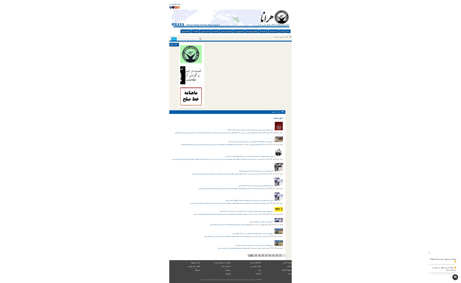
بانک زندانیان (205, 31)
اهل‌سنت (246, 236)
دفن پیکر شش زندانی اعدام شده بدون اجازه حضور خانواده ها (256, 170)
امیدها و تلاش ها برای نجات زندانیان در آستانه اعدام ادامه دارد (255, 185)
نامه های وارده (239, 31)
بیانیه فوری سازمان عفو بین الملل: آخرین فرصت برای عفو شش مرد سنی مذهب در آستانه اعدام (246, 211)
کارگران (258, 274)
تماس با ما (172, 4)
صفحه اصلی (287, 263)
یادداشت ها (273, 31)
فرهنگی (197, 270)
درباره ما (178, 4)
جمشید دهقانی (212, 132)
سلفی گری (191, 132)
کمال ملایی (184, 144)
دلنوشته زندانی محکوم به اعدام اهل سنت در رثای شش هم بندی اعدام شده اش (250, 141)
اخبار (281, 31)
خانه (287, 31)
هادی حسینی (175, 159)
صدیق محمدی (190, 144)
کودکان (228, 274)
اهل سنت (231, 132)
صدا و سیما (219, 224)
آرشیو (260, 132)
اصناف (289, 266)
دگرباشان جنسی (255, 263)
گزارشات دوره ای (226, 31)
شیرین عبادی (209, 159)
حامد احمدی (197, 132)
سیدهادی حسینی (199, 144)
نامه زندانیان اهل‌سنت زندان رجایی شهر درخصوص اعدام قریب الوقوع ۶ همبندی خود (249, 200)
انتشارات (195, 31)
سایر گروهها (195, 263)
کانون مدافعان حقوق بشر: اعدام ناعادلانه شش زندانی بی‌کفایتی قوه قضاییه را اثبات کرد (249, 156)
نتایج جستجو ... (277, 118)
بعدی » (251, 255)
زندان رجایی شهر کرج (209, 144)
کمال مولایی (178, 132)
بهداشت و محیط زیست (222, 263)
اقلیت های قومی (194, 266)
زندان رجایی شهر (217, 159)
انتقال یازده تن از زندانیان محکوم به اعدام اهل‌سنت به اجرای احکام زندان (253, 233)
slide (264, 132)
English (174, 39)
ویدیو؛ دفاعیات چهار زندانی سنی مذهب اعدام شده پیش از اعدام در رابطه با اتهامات (250, 129)
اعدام (256, 132)
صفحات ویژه (186, 31)
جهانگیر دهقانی (204, 132)
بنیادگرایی (226, 132)
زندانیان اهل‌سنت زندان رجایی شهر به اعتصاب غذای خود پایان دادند (254, 245)
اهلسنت (240, 144)
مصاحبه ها (263, 31)
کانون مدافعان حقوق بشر (191, 159)
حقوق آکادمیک (287, 270)
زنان (259, 270)
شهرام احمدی (184, 132)
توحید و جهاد (219, 132)
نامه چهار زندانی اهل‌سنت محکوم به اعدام (261, 221)
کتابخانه (215, 31)
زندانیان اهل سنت (220, 173)
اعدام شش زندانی (250, 159)
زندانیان (259, 248)
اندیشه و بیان (225, 266)
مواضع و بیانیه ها (251, 31)
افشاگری (236, 132)
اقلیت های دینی (249, 132)
